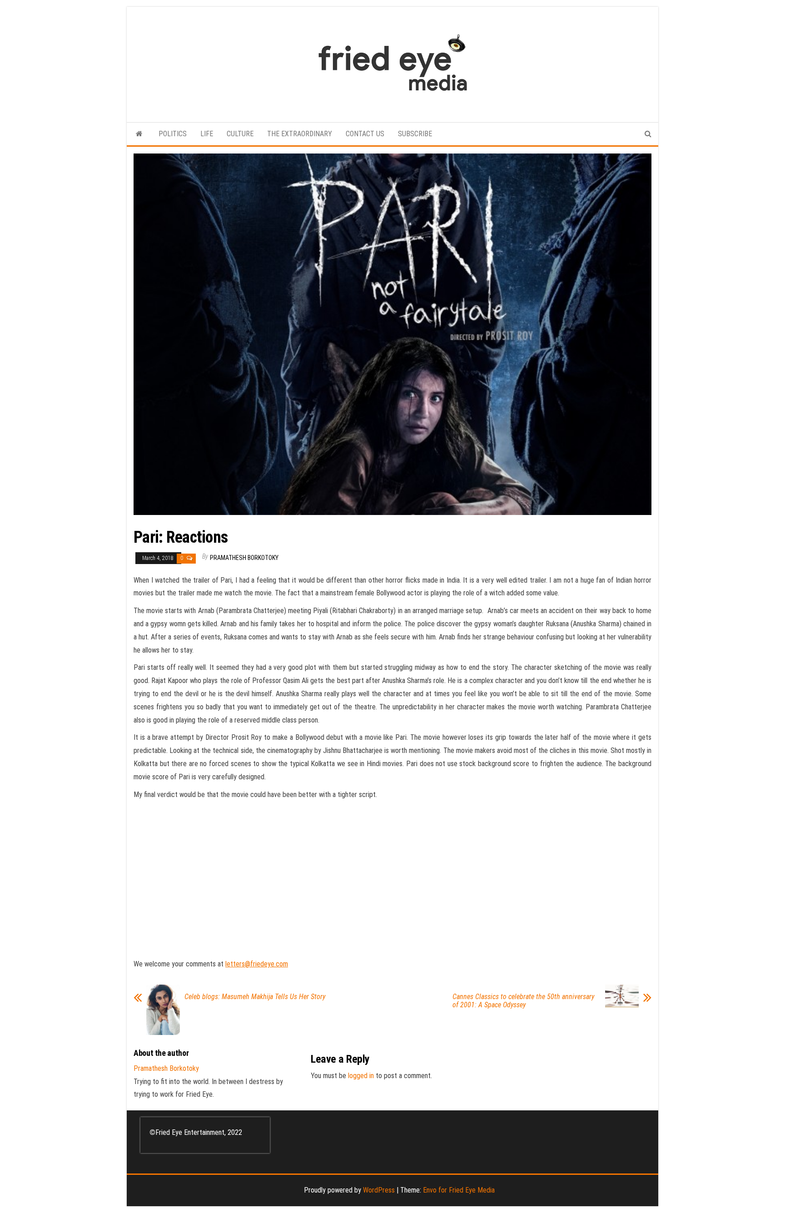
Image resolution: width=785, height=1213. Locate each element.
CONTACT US (365, 133)
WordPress (379, 1190)
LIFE (206, 133)
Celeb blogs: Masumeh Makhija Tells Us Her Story (254, 997)
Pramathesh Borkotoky (244, 557)
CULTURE (240, 133)
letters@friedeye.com (256, 964)
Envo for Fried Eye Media (459, 1190)
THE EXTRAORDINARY (299, 133)
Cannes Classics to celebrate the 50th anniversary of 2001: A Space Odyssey (523, 1001)
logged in (361, 1075)
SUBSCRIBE (415, 133)
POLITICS (173, 133)
